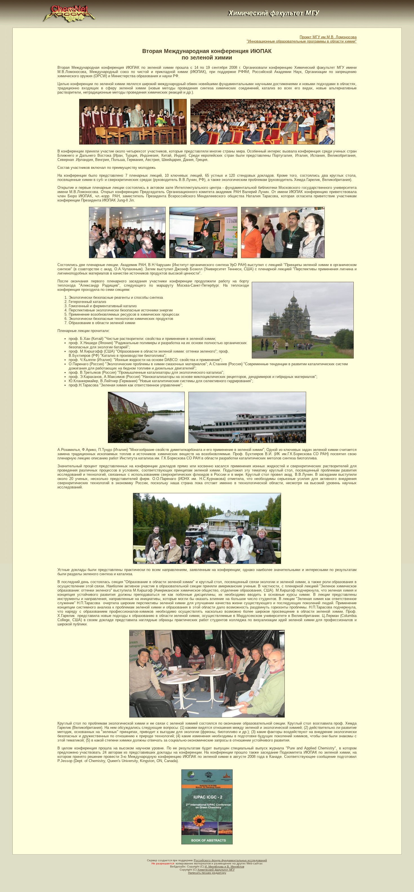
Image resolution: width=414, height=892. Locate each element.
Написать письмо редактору (207, 872)
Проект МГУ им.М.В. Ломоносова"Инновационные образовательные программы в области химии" (302, 39)
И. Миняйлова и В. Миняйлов (224, 866)
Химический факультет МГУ (216, 869)
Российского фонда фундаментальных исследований (230, 860)
